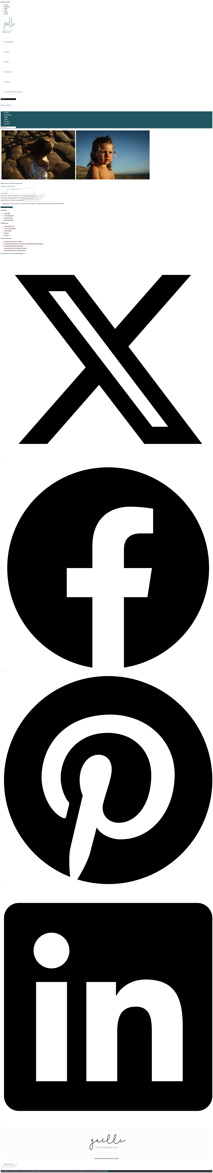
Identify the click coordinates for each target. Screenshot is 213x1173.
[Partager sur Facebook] (108, 671)
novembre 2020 (9, 215)
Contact (6, 13)
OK (106, 1171)
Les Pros (6, 235)
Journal (6, 233)
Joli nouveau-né (9, 226)
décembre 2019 (8, 220)
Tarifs (5, 10)
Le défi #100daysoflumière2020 (13, 246)
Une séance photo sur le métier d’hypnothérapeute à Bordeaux (23, 244)
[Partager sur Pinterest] (108, 887)
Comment (4, 193)
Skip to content (5, 2)
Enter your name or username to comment (14, 196)
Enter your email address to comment (12, 198)
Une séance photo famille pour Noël (15, 248)
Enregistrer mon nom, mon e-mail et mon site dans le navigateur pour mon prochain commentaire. (33, 203)
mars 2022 (7, 213)
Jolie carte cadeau (10, 228)
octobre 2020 (8, 218)
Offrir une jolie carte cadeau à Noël (15, 250)
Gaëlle (5, 8)
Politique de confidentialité (10, 1164)
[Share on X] (108, 463)
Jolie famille (7, 231)
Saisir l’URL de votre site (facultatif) (11, 200)
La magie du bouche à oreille (13, 241)
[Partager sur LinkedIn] (108, 1125)
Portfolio (6, 12)
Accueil (6, 4)
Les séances (7, 6)
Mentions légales (8, 1163)
